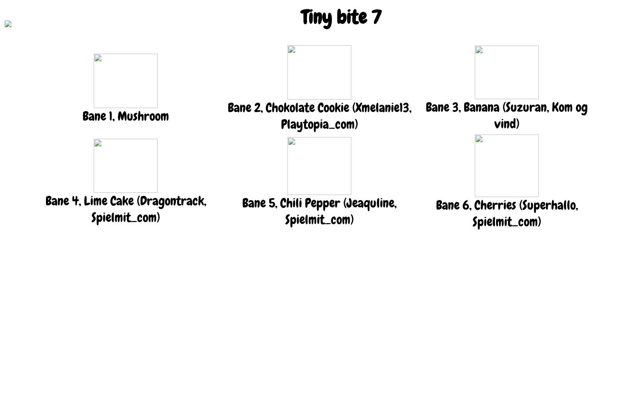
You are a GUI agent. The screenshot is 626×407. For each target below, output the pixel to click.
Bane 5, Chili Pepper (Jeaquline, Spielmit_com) (319, 211)
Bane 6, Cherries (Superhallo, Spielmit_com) (507, 213)
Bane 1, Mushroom (126, 116)
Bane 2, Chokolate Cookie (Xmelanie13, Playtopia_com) (319, 116)
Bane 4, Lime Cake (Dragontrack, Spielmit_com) (126, 209)
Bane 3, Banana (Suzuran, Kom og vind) (507, 115)
